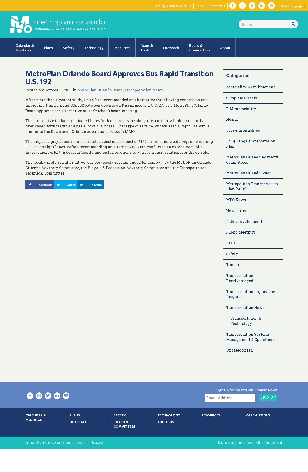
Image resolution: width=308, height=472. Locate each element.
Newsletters (237, 210)
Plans (74, 415)
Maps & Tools (257, 415)
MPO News (236, 199)
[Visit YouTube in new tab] (271, 5)
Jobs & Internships (243, 130)
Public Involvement (244, 221)
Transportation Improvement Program (252, 294)
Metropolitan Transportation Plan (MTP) (252, 186)
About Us (165, 422)
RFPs (230, 243)
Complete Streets (241, 97)
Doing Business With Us (173, 6)
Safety (232, 253)
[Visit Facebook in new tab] (232, 5)
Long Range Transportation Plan (250, 144)
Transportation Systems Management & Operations (250, 337)
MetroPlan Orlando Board (100, 89)
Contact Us (216, 6)
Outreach (78, 422)
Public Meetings (241, 232)
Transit (232, 264)
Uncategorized (239, 350)
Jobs (200, 6)
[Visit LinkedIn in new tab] (261, 5)
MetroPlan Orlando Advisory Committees (252, 160)
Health (232, 119)
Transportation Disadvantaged (239, 278)
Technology (168, 415)
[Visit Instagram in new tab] (242, 5)
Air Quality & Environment (250, 87)
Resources (210, 415)
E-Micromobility (241, 108)
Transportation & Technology (246, 321)
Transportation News (143, 89)
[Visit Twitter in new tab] (252, 5)
